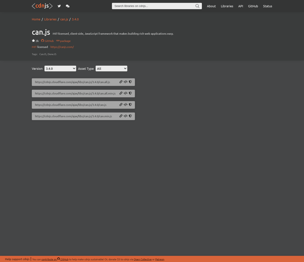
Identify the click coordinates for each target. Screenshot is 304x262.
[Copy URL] (120, 82)
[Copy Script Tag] (125, 82)
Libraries (227, 6)
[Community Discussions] (68, 6)
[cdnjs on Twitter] (59, 6)
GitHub (253, 6)
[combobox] (60, 68)
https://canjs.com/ (62, 46)
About (211, 6)
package (65, 40)
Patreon (159, 259)
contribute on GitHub (54, 259)
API (240, 6)
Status (267, 6)
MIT (34, 46)
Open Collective (143, 259)
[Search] (197, 6)
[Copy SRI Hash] (130, 82)
